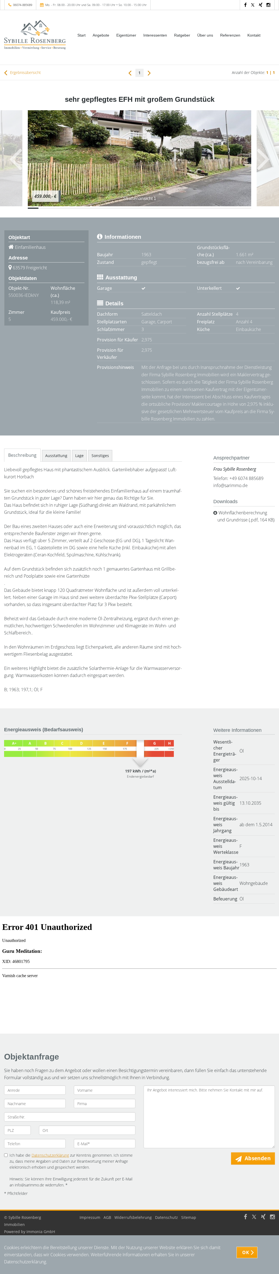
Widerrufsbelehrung (133, 1217)
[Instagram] (268, 5)
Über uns (205, 35)
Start (81, 35)
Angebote (101, 35)
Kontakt (253, 35)
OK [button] (245, 1252)
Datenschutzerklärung (50, 1155)
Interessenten (155, 35)
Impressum (90, 1217)
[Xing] (260, 5)
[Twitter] (253, 5)
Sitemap (188, 1217)
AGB (107, 1217)
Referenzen (230, 35)
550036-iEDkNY (23, 295)
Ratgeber (182, 35)
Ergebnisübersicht (25, 72)
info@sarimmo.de (230, 485)
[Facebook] (245, 5)
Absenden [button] (258, 1158)
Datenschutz (166, 1217)
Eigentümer (126, 35)
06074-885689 (22, 5)
